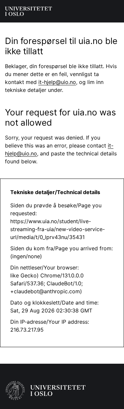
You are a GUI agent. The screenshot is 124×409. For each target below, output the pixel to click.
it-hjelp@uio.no (57, 82)
